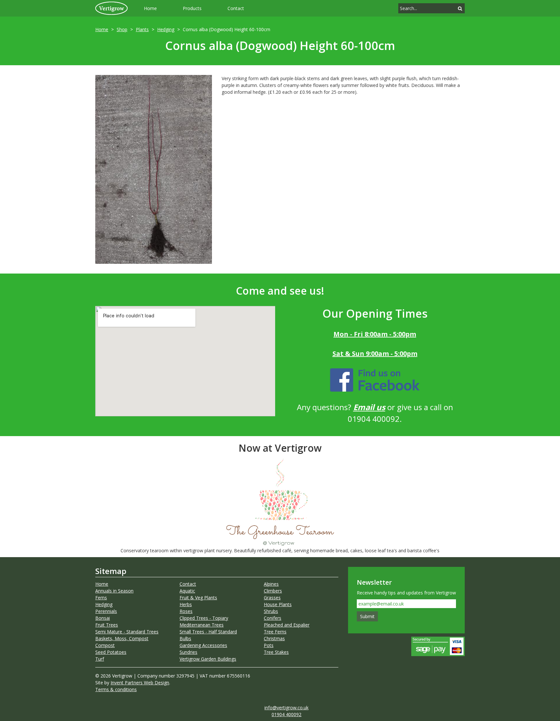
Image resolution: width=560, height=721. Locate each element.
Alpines (271, 584)
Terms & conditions (116, 689)
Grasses (272, 597)
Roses (186, 611)
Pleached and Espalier (286, 625)
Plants (142, 29)
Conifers (272, 618)
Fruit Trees (106, 625)
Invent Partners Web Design (140, 682)
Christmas (274, 638)
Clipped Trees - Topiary (204, 618)
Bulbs (185, 638)
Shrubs (271, 611)
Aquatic (187, 591)
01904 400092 (286, 714)
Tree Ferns (275, 632)
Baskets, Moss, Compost (121, 638)
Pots (269, 645)
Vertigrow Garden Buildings (208, 659)
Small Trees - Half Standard (208, 632)
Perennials (106, 611)
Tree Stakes (276, 652)
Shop (122, 29)
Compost (105, 645)
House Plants (278, 604)
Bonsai (102, 618)
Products (192, 8)
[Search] (460, 8)
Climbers (273, 591)
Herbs (186, 604)
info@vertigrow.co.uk (286, 707)
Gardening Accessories (203, 645)
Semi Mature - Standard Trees (126, 632)
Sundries (188, 652)
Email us (369, 407)
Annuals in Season (114, 591)
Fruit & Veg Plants (198, 597)
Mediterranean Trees (202, 625)
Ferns (101, 597)
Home (150, 8)
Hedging (165, 29)
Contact (236, 8)
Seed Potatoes (110, 652)
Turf (99, 659)
